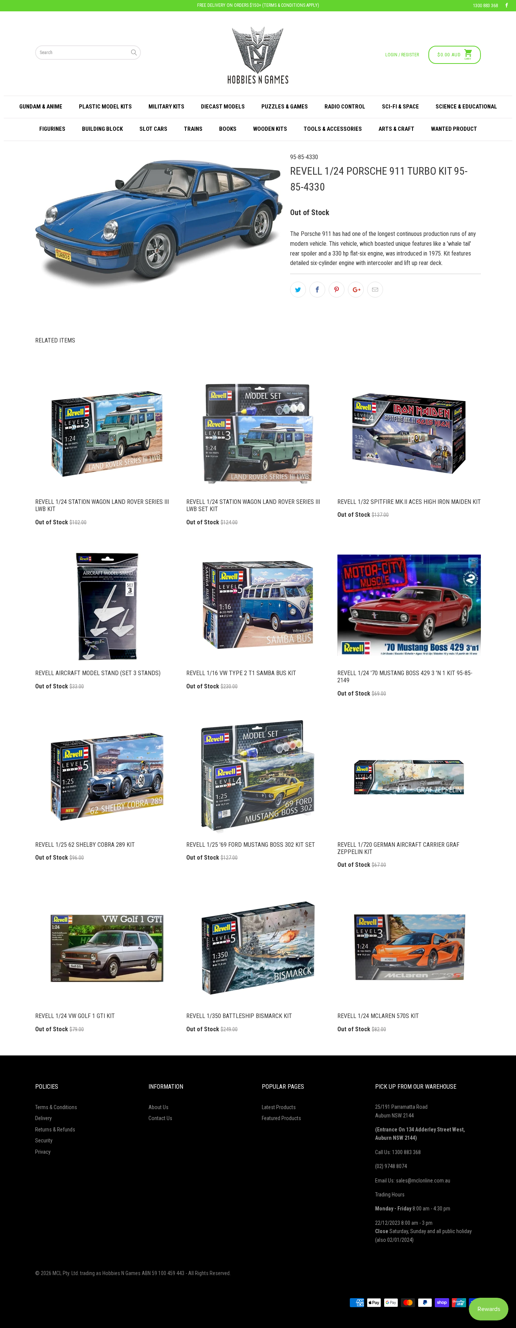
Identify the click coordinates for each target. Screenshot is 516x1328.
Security (44, 1140)
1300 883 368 (485, 5)
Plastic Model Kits (105, 106)
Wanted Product (454, 129)
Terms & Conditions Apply (291, 5)
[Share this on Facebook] (317, 290)
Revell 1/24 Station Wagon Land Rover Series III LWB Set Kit (258, 434)
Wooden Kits (270, 129)
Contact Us (160, 1118)
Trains (193, 129)
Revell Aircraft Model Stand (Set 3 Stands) (107, 605)
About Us (158, 1107)
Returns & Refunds (55, 1130)
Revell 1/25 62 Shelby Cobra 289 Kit (107, 777)
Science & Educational (466, 106)
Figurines (52, 129)
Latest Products (279, 1107)
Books (227, 129)
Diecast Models (223, 106)
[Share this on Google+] (356, 290)
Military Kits (166, 106)
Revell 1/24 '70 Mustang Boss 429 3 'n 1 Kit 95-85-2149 (409, 605)
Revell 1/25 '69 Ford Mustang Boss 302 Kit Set (258, 777)
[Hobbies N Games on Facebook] (507, 5)
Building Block (102, 129)
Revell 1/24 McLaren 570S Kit (409, 948)
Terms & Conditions (56, 1107)
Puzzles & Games (284, 106)
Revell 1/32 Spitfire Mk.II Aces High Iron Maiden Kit (409, 434)
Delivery (43, 1118)
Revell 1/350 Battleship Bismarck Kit (258, 948)
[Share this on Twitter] (298, 290)
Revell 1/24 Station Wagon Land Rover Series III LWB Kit (107, 434)
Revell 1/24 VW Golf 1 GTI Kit (107, 948)
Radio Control (344, 106)
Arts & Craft (396, 129)
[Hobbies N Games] (257, 55)
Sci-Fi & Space (400, 106)
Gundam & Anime (40, 106)
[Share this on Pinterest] (337, 290)
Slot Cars (153, 129)
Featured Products (281, 1118)
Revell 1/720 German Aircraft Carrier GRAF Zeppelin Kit (409, 777)
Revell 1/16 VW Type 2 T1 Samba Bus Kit (258, 605)
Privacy (43, 1152)
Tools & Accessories (333, 129)
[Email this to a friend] (375, 290)
